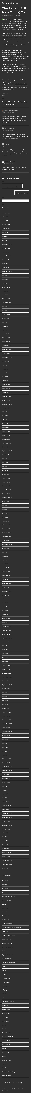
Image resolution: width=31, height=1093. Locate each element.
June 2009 (5, 696)
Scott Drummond (9, 110)
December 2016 (6, 345)
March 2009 (5, 708)
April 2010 (5, 657)
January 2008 (6, 763)
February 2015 (6, 431)
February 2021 (6, 267)
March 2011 (5, 614)
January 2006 (6, 856)
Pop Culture (5, 1017)
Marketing (5, 1005)
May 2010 (5, 653)
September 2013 (7, 497)
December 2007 (7, 766)
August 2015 (6, 408)
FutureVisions (6, 982)
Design (4, 951)
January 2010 (6, 669)
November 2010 (6, 630)
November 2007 (7, 770)
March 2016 (5, 380)
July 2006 (5, 833)
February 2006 (6, 852)
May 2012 (5, 560)
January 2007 (6, 809)
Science (4, 1025)
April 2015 (5, 423)
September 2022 (7, 244)
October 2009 (6, 681)
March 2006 (5, 848)
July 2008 (5, 739)
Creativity (5, 931)
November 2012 (6, 536)
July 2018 (5, 306)
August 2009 (6, 688)
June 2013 (5, 509)
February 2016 (6, 384)
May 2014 (5, 466)
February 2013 (6, 525)
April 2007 (5, 798)
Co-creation (9, 15)
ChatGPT (4, 912)
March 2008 (5, 755)
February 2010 (6, 665)
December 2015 (6, 392)
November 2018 (6, 302)
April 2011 (5, 610)
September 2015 (7, 404)
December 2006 (7, 813)
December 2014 (6, 439)
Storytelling (5, 1052)
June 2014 (5, 462)
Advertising (5, 888)
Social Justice (6, 1040)
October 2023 (6, 228)
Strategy (4, 1056)
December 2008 (7, 720)
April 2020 (5, 283)
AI (2, 892)
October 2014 (6, 447)
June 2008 (5, 743)
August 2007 (6, 782)
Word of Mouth (6, 1075)
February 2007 (6, 805)
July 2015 (5, 412)
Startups (4, 1048)
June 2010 (5, 649)
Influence (5, 986)
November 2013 (6, 490)
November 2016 (6, 349)
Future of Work (6, 978)
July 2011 (4, 599)
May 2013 (5, 513)
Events (4, 970)
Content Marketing (7, 923)
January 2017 (6, 341)
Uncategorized (6, 1060)
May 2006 (5, 841)
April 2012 (5, 564)
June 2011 (5, 603)
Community (5, 919)
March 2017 (5, 334)
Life (3, 997)
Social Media (6, 1044)
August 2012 (6, 548)
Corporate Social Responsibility (11, 927)
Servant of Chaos (10, 3)
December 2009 (7, 673)
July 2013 (5, 505)
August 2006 (6, 829)
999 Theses (5, 880)
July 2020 (5, 275)
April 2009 (5, 704)
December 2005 (7, 860)
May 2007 (5, 794)
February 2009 (6, 712)
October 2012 (6, 540)
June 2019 (5, 291)
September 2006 (7, 825)
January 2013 (6, 529)
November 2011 (6, 583)
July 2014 (5, 458)
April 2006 (5, 844)
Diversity (4, 966)
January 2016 (6, 388)
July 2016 (5, 365)
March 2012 (5, 568)
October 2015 (6, 400)
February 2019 (6, 299)
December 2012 (6, 533)
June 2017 (5, 326)
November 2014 (6, 443)
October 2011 (6, 587)
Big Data (4, 904)
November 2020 (7, 271)
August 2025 (6, 213)
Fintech (4, 974)
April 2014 (5, 470)
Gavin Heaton (8, 128)
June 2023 (5, 236)
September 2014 (7, 451)
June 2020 (5, 279)
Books (4, 15)
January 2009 (6, 716)
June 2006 (5, 837)
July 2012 (5, 552)
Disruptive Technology (8, 962)
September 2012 (7, 544)
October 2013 (6, 494)
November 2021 (6, 256)
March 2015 (5, 427)
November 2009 (7, 677)
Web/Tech (5, 1068)
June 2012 (5, 556)
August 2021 (6, 260)
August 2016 (6, 361)
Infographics (6, 990)
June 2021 (5, 263)
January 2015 (6, 435)
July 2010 (5, 646)
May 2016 (5, 373)
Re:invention (5, 1021)
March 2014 (5, 474)
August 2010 (6, 642)
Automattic (4, 1090)
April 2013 (5, 517)
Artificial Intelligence (8, 896)
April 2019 (5, 295)
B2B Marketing (6, 900)
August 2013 (6, 501)
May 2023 (5, 240)
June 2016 (5, 369)
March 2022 (5, 252)
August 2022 (6, 248)
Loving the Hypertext (8, 1001)
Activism (4, 884)
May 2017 (5, 330)
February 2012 (6, 571)
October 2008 (6, 727)
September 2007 (7, 778)
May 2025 (5, 221)
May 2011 (4, 607)
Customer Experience (8, 935)
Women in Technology (8, 1072)
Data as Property (7, 943)
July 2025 (5, 217)
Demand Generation (8, 947)
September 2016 (7, 357)
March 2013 (5, 521)
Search (4, 1029)
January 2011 (5, 622)
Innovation (5, 994)
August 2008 (6, 735)
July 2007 (5, 786)
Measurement (6, 1013)
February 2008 (6, 759)
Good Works (17, 15)
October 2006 (6, 821)
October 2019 (6, 287)
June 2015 (5, 416)
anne (5, 144)
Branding (5, 908)
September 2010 (7, 638)
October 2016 (6, 353)
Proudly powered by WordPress (9, 1088)
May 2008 (5, 747)
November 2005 (7, 864)
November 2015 (6, 396)
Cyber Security (6, 939)
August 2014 (6, 455)
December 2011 (6, 579)
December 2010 (6, 626)
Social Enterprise (7, 1033)
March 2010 (5, 661)
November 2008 (7, 724)
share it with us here (21, 84)
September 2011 (6, 591)
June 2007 (5, 790)
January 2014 (6, 482)
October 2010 (6, 634)
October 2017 (6, 314)
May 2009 (5, 700)
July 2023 (5, 232)
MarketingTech (6, 1009)
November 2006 (7, 817)
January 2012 (6, 575)
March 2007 (5, 802)
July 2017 (5, 322)
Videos (4, 1064)
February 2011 (6, 618)
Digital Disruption (7, 955)
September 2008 (7, 731)
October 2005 (6, 868)
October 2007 (6, 774)
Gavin (3, 95)
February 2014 (6, 478)
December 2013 (6, 486)
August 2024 (6, 224)
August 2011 (5, 595)
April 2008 (5, 751)
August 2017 (6, 318)
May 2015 (5, 419)
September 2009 (7, 685)
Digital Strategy (6, 958)
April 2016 (5, 377)
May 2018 (5, 310)
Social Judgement (7, 1036)
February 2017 (6, 338)
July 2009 (5, 692)
